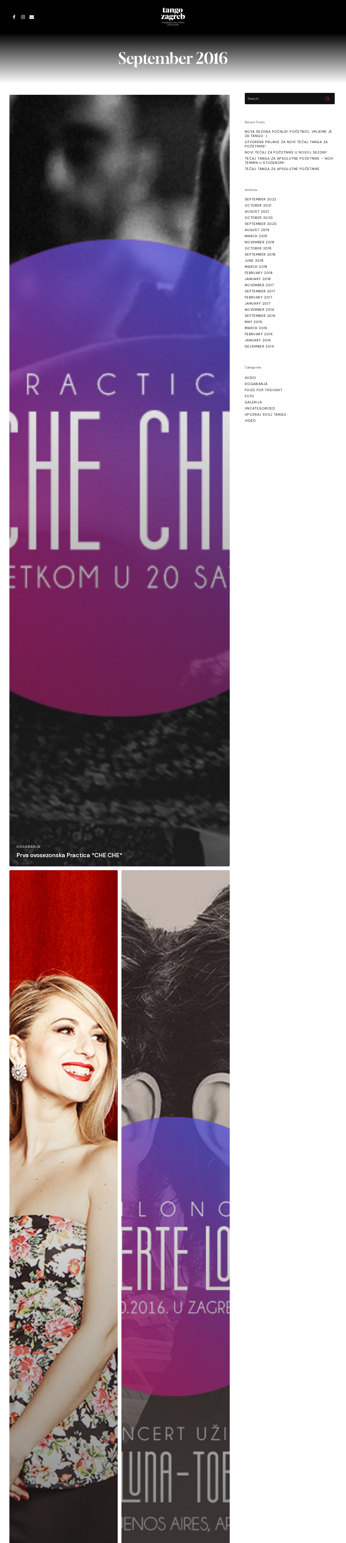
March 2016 (256, 328)
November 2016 (259, 309)
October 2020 (259, 217)
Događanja (28, 846)
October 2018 (258, 248)
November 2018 (259, 242)
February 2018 (259, 273)
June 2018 (254, 260)
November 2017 (259, 285)
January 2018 (258, 279)
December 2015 (259, 346)
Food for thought (263, 390)
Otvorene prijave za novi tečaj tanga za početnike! (286, 144)
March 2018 (256, 267)
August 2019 (257, 230)
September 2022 (261, 199)
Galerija (253, 402)
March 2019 (256, 236)
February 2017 (258, 297)
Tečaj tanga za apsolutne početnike (282, 169)
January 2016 (258, 340)
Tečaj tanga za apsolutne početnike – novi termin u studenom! (289, 160)
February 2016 (259, 334)
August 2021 (257, 211)
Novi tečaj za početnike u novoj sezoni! (286, 152)
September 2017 (260, 291)
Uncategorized (260, 408)
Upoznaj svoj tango (265, 414)
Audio (250, 378)
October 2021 (258, 205)
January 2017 (258, 303)
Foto (249, 396)
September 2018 (260, 254)
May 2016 (253, 322)
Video (250, 420)
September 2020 (261, 224)
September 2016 (260, 316)
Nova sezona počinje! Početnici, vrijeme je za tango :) (288, 133)
